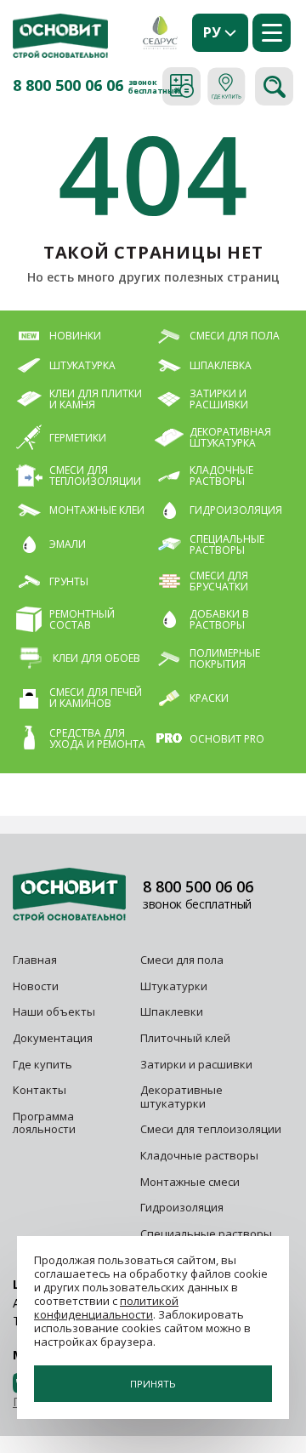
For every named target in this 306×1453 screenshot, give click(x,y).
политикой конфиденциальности (106, 1307)
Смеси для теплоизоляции (210, 1129)
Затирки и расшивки (196, 1064)
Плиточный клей (186, 1038)
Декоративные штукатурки (181, 1096)
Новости (36, 986)
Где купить (42, 1064)
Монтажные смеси (190, 1181)
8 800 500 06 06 (68, 86)
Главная (35, 959)
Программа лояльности (44, 1122)
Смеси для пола (182, 959)
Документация (53, 1038)
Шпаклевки (171, 1011)
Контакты (39, 1089)
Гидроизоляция (183, 1207)
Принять (153, 1383)
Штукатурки (173, 986)
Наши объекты (54, 1011)
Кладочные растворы (199, 1155)
